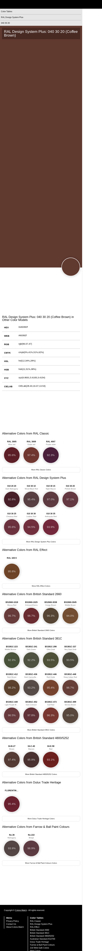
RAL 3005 (11, 443)
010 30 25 (11, 515)
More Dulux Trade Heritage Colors (41, 819)
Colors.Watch (21, 910)
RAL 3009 (31, 443)
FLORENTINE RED (12, 790)
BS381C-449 (12, 703)
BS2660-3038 (51, 603)
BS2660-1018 (12, 603)
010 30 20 (70, 487)
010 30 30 (31, 515)
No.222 (31, 836)
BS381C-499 (70, 703)
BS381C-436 (32, 675)
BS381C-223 (12, 648)
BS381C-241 (31, 648)
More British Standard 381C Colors (41, 730)
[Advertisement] (41, 294)
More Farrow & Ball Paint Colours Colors (41, 863)
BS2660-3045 (70, 603)
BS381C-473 (51, 703)
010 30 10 (31, 487)
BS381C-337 (70, 648)
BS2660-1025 (31, 603)
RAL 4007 (51, 443)
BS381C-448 (70, 675)
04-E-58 (50, 747)
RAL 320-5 (12, 558)
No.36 (12, 836)
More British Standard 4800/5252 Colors (41, 774)
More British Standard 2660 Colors (41, 630)
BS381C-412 (12, 675)
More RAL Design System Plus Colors (41, 542)
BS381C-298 (51, 648)
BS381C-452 (31, 703)
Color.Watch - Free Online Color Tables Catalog (24, 4)
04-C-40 (31, 747)
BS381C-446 (51, 675)
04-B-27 (11, 747)
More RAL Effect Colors (41, 586)
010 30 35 (51, 515)
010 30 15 (51, 487)
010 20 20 (11, 487)
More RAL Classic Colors (41, 470)
